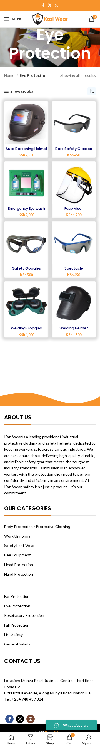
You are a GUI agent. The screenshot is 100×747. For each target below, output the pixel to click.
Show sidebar (22, 91)
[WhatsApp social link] (56, 5)
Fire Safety (13, 634)
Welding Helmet (73, 328)
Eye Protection (17, 605)
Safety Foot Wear (19, 545)
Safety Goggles (26, 268)
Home (9, 75)
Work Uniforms (17, 536)
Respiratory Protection (24, 615)
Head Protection (18, 564)
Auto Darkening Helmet (27, 148)
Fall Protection (16, 625)
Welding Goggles (26, 328)
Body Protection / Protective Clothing (37, 526)
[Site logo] (50, 18)
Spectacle (73, 268)
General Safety (17, 644)
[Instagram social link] (30, 719)
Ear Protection (16, 596)
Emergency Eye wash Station (26, 210)
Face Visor (73, 208)
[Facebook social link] (43, 5)
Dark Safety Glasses (73, 148)
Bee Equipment (17, 555)
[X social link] (49, 5)
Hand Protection (18, 574)
